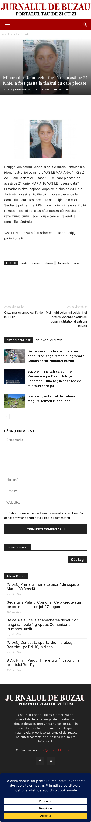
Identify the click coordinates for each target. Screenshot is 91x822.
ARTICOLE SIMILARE (19, 340)
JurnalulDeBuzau (22, 89)
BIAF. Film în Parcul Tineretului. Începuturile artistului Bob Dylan (43, 662)
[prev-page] (7, 416)
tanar (77, 262)
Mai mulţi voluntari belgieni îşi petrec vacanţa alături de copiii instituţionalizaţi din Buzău (66, 319)
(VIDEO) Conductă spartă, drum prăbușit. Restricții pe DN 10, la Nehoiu (41, 644)
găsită (24, 262)
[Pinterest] (41, 109)
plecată (49, 262)
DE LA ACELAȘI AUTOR (49, 340)
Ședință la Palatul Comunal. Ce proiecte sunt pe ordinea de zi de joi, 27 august (45, 604)
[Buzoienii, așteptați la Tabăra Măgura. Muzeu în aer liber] (14, 401)
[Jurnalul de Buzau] (45, 10)
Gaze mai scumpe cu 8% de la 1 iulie (23, 315)
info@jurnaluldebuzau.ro (57, 750)
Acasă (5, 34)
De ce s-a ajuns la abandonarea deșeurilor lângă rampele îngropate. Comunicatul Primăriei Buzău (56, 356)
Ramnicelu (63, 262)
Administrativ (21, 34)
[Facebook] (22, 109)
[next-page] (13, 416)
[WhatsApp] (51, 109)
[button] (7, 24)
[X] (31, 109)
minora (36, 262)
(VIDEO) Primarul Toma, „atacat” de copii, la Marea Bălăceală (43, 586)
